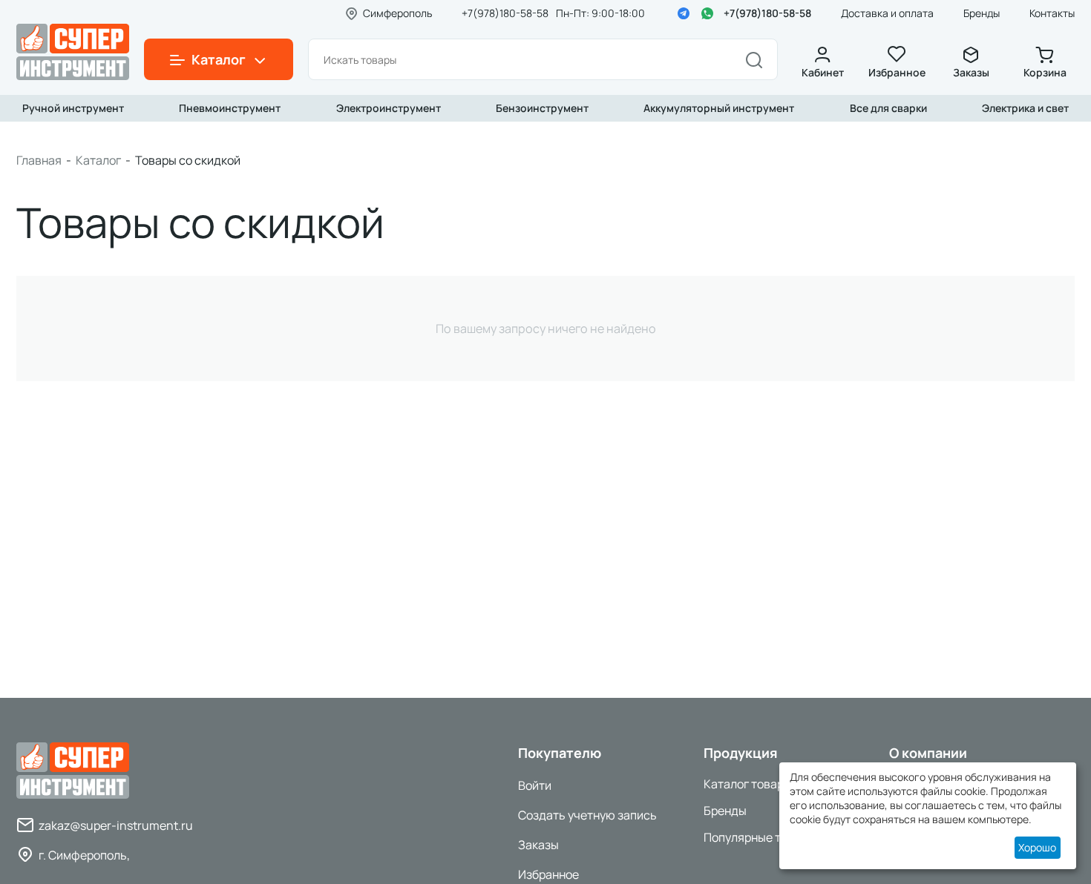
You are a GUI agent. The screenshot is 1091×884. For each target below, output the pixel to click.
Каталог (98, 160)
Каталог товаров (750, 784)
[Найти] (754, 59)
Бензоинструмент (542, 108)
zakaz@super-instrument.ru (116, 825)
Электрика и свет (1025, 108)
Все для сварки (888, 108)
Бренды (981, 13)
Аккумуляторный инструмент (718, 108)
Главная (39, 160)
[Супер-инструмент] (72, 51)
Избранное (896, 72)
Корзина (1045, 72)
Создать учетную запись (587, 815)
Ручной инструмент (73, 108)
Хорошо (1037, 847)
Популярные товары (760, 837)
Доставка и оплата (887, 13)
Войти (534, 785)
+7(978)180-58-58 (767, 13)
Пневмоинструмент (230, 108)
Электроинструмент (388, 108)
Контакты (1052, 13)
